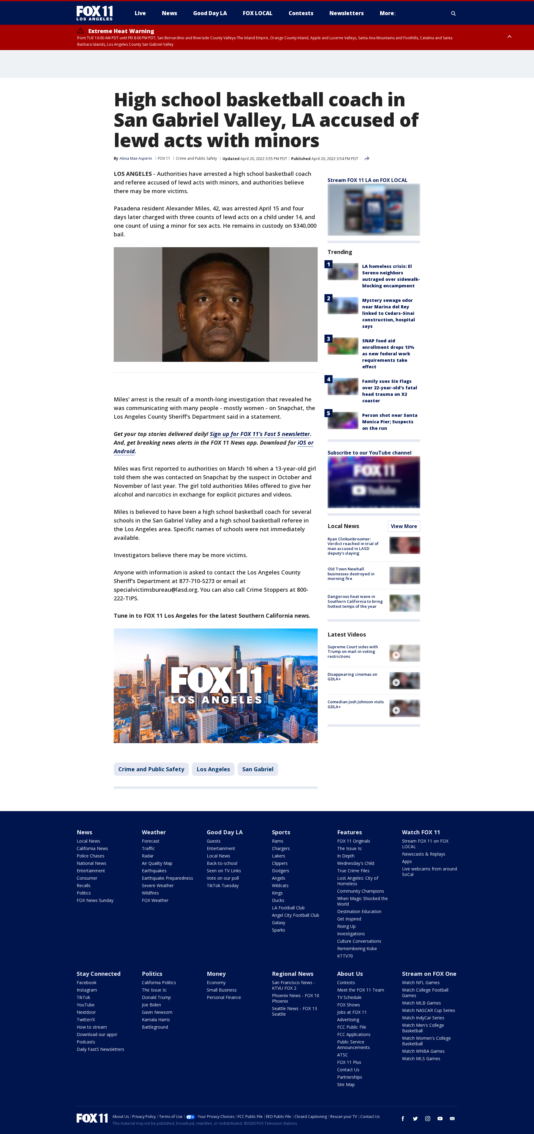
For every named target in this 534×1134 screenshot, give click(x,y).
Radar (148, 856)
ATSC (342, 1055)
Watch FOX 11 (421, 832)
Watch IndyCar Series (423, 1018)
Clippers (280, 863)
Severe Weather (158, 885)
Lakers (278, 856)
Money (216, 973)
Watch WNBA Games (423, 1051)
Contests (346, 982)
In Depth (345, 856)
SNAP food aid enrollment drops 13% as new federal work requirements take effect (388, 354)
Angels (278, 878)
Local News (343, 526)
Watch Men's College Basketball (423, 1028)
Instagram (87, 990)
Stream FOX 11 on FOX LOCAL (425, 843)
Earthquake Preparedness (167, 878)
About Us (350, 973)
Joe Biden (151, 1005)
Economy (216, 982)
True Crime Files (353, 871)
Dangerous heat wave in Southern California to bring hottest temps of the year (355, 601)
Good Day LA (225, 832)
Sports (281, 832)
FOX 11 (164, 158)
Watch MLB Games (421, 1003)
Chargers (281, 848)
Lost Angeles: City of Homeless (357, 880)
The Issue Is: (349, 848)
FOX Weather (155, 900)
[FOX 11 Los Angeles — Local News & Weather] (97, 13)
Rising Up (346, 926)
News (84, 832)
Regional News (292, 973)
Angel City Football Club (295, 915)
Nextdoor (86, 1012)
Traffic (148, 848)
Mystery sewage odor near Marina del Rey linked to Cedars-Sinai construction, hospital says (388, 313)
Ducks (278, 900)
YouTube (86, 1005)
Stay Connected (99, 973)
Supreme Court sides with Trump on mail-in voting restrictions (353, 651)
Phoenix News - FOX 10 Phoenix (295, 998)
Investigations (351, 934)
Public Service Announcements (353, 1044)
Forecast (150, 841)
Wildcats (280, 885)
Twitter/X (86, 1019)
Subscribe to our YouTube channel (370, 452)
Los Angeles (213, 769)
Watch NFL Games (421, 982)
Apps (407, 861)
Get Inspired (349, 919)
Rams (277, 841)
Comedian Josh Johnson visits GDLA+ (356, 704)
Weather (154, 832)
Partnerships (349, 1077)
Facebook (86, 982)
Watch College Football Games (425, 992)
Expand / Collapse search (453, 13)
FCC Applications (354, 1034)
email (452, 1118)
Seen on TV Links (224, 871)
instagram (428, 1118)
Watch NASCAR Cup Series (428, 1010)
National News (91, 863)
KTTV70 (345, 956)
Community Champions (360, 891)
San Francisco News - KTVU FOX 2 (293, 985)
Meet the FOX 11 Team (360, 990)
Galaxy (278, 922)
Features (349, 832)
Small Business (222, 990)
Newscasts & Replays (423, 854)
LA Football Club (288, 908)
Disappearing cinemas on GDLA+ (352, 676)
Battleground (155, 1027)
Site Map (346, 1084)
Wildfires (150, 893)
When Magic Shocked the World (362, 901)
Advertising (348, 1019)
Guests (214, 841)
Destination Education (359, 911)
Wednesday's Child (355, 863)
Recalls (84, 885)
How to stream (92, 1027)
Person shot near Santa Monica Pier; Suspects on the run (389, 421)
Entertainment (91, 871)
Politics (84, 893)
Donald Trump (156, 997)
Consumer (87, 878)
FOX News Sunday (95, 900)
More (387, 13)
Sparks (278, 930)
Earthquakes (154, 871)
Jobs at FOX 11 (352, 1012)
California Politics (159, 982)
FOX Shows (348, 1005)
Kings (277, 893)
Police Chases (90, 856)
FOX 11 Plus (349, 1062)
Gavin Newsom (157, 1012)
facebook (403, 1118)
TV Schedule (349, 997)
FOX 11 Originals (353, 841)
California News (92, 848)
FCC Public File (351, 1027)
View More (404, 526)
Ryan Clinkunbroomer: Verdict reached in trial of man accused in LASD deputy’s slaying (353, 546)
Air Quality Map (157, 863)
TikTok (83, 997)
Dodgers (280, 871)
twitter (415, 1118)
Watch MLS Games (421, 1058)
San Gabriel (257, 769)
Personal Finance (224, 997)
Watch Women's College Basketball (426, 1041)
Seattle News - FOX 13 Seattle (294, 1011)
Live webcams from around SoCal (429, 871)
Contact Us (348, 1070)
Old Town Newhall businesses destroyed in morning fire (351, 573)
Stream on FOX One (429, 973)
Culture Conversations (359, 941)
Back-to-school (222, 863)
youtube (440, 1118)
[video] (404, 653)
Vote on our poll (223, 878)
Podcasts (86, 1042)
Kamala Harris (156, 1019)
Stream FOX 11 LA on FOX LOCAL (368, 180)
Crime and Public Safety (196, 158)
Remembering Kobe (357, 948)
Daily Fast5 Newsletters (100, 1049)
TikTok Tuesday (223, 885)
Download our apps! (97, 1034)
